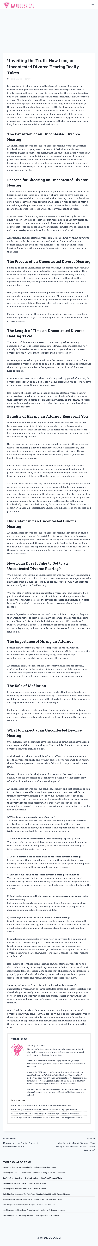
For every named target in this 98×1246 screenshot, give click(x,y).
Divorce (28, 79)
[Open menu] (92, 4)
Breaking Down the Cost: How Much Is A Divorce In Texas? (24, 1189)
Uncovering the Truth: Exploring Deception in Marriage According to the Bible (31, 1215)
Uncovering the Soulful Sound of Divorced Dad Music (20, 1143)
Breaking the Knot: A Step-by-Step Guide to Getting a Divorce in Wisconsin (45, 1113)
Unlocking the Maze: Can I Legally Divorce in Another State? (24, 1183)
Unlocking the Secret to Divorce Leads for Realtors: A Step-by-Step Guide (44, 1109)
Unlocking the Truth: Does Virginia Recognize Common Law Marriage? (29, 1205)
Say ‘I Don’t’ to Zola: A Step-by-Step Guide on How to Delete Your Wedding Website (32, 1178)
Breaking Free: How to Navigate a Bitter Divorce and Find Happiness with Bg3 (47, 1117)
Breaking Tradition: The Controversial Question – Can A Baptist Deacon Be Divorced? (34, 1173)
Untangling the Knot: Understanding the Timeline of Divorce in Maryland (29, 1167)
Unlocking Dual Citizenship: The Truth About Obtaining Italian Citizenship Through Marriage (36, 1194)
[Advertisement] (49, 28)
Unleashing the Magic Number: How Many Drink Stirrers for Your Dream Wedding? (75, 1144)
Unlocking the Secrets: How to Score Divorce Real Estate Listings (41, 1105)
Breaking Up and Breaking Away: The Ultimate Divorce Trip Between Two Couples (32, 1199)
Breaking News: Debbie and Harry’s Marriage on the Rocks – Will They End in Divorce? (34, 1210)
